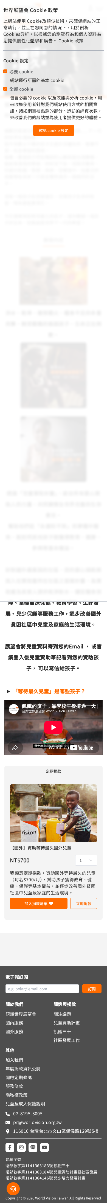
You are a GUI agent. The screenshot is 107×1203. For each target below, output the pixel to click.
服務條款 (14, 1086)
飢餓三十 (62, 1031)
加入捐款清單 (35, 903)
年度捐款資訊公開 (23, 1068)
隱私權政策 (16, 1094)
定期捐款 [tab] (53, 771)
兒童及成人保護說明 (25, 1103)
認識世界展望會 (20, 1014)
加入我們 (14, 1059)
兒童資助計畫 (67, 1022)
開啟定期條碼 (18, 1077)
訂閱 (92, 988)
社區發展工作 (67, 1040)
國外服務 (14, 1031)
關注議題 (62, 1014)
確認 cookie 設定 (53, 130)
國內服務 (14, 1022)
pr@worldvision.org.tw (37, 1122)
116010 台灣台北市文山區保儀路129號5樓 (56, 1131)
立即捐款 (83, 903)
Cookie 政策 (71, 40)
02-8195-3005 (27, 1113)
